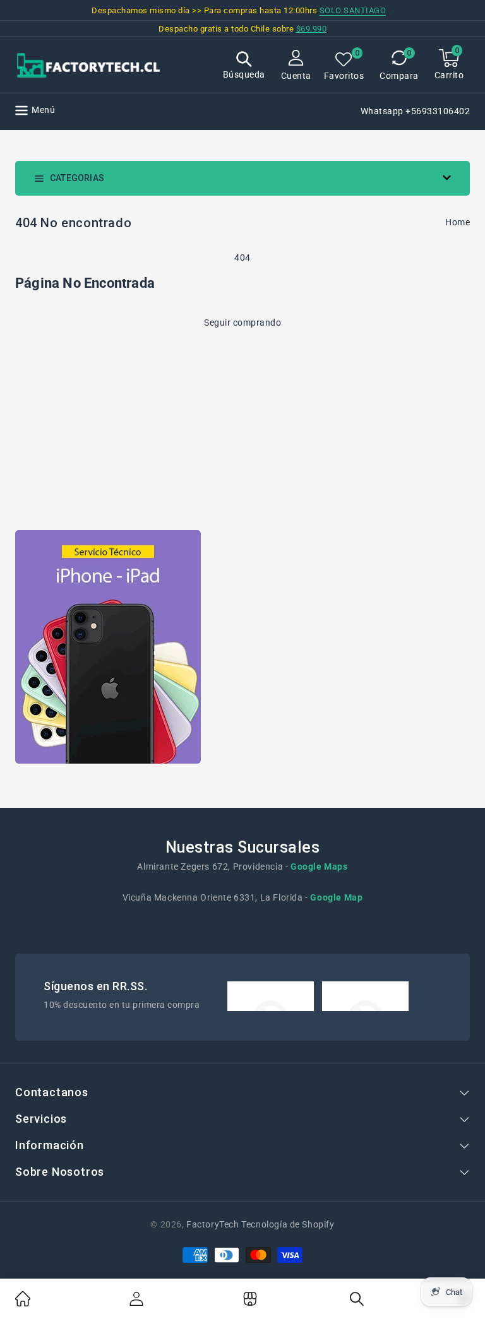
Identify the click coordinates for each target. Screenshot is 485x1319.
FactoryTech (212, 1224)
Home (457, 222)
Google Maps (319, 866)
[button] (244, 66)
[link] (22, 1303)
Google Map (336, 897)
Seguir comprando (242, 322)
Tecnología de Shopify (287, 1224)
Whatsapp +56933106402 (415, 111)
